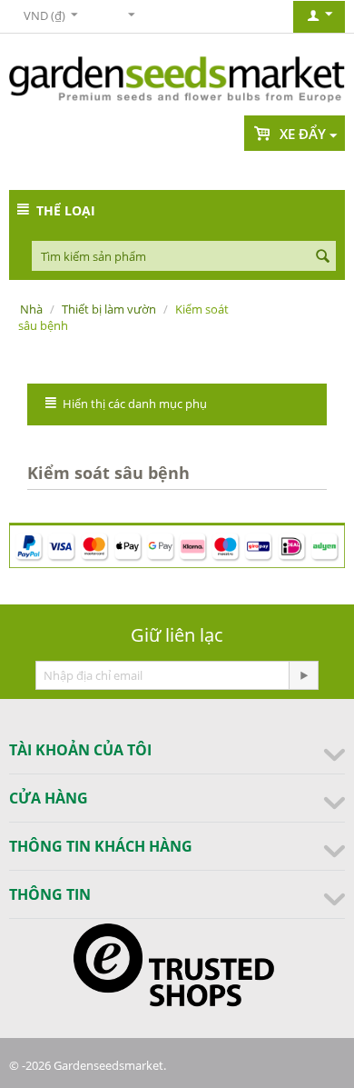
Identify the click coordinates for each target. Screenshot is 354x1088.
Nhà (31, 309)
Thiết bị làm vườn (109, 309)
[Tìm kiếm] (322, 257)
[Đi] (303, 675)
